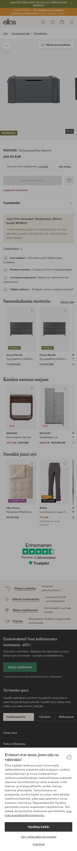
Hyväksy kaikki (38, 827)
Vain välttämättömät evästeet (38, 837)
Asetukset (39, 844)
